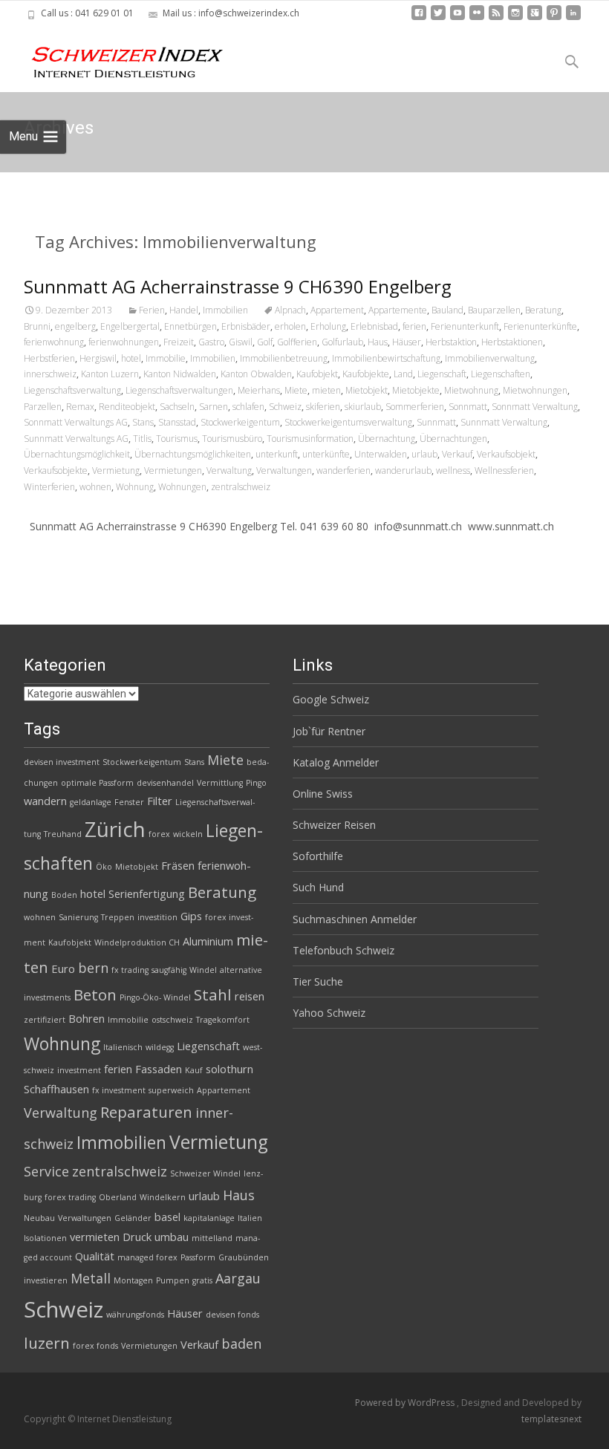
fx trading (130, 970)
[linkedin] (573, 18)
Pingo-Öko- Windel (155, 997)
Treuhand (63, 834)
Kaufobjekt (317, 374)
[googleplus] (534, 18)
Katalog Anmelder (336, 762)
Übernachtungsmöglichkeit (77, 454)
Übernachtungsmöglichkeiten (192, 454)
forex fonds (95, 1346)
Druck (137, 1236)
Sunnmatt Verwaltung (503, 422)
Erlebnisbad (374, 326)
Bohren (86, 1018)
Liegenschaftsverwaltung (72, 390)
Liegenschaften (500, 374)
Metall (91, 1278)
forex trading (70, 1197)
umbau (171, 1236)
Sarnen (213, 406)
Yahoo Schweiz (329, 1013)
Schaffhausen (56, 1088)
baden (241, 1343)
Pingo (256, 783)
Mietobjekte (416, 390)
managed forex (147, 1257)
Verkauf (457, 454)
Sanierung (78, 917)
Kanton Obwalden (256, 374)
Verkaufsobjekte (56, 470)
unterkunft (276, 454)
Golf (265, 342)
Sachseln (177, 406)
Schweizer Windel (205, 1173)
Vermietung (116, 470)
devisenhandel (165, 783)
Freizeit (178, 342)
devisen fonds (232, 1314)
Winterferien (49, 487)
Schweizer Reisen (334, 825)
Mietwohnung (471, 390)
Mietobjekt (366, 390)
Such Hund (318, 887)
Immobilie (166, 358)
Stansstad (177, 422)
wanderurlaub (403, 470)
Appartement (337, 310)
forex (159, 834)
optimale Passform (97, 783)
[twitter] (438, 18)
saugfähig (169, 970)
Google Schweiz (331, 699)
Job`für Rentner (329, 731)
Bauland (447, 310)
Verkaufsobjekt (506, 454)
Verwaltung (229, 470)
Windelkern (163, 1197)
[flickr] (476, 18)
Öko (104, 867)
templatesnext (551, 1419)
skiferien (323, 406)
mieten (326, 390)
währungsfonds (135, 1314)
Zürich (115, 829)
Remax (80, 406)
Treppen (117, 917)
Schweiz (285, 406)
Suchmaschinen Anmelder (355, 919)
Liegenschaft (441, 374)
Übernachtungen (453, 438)
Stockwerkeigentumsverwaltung (348, 422)
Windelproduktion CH (137, 942)
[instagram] (515, 18)
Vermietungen (173, 470)
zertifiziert (44, 1020)
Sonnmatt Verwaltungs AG (76, 422)
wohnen (95, 487)
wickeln (188, 834)
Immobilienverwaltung (490, 358)
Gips (191, 915)
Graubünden (243, 1257)
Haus (378, 342)
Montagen (133, 1280)
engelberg (75, 326)
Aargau (238, 1278)
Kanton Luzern (110, 374)
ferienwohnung (54, 342)
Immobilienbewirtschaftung (386, 358)
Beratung (543, 310)
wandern (45, 800)
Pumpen (172, 1280)
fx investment (119, 1090)
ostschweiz (172, 1020)
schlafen (248, 406)
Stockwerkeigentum (240, 422)
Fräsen (178, 865)
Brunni (37, 326)
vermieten (95, 1236)
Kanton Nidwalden (179, 374)
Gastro (211, 342)
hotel (131, 358)
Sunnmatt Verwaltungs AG (76, 438)
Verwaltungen (284, 470)
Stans (143, 422)
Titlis (142, 438)
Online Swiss (323, 794)
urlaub (424, 454)
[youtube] (457, 18)
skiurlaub (363, 406)
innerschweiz (50, 374)
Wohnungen (182, 487)
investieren (46, 1280)
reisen (249, 996)
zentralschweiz (240, 487)
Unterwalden (380, 454)
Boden (64, 895)
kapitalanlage (209, 1218)
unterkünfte (326, 454)
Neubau (39, 1218)
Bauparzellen (494, 310)
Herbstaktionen (512, 342)
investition (157, 917)
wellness (453, 470)
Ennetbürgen (190, 326)
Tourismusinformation (310, 438)
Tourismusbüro (232, 438)
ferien (414, 326)
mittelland (212, 1238)
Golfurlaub (342, 342)
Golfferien (297, 342)
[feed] (496, 18)
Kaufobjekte (365, 374)
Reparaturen (146, 1111)
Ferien (152, 310)
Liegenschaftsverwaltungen (179, 390)
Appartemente (397, 310)
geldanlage (90, 802)
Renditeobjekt (127, 406)
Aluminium (208, 941)
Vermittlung (220, 783)
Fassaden (158, 1068)
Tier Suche (318, 981)
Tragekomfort (223, 1020)
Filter (159, 800)
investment (79, 1070)
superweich (171, 1090)
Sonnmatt (468, 406)
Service (46, 1171)
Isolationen (45, 1238)
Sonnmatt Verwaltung (535, 406)
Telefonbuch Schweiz (343, 950)
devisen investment (62, 762)
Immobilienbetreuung (284, 358)
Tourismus (177, 438)
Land (403, 374)
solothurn (229, 1068)
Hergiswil (98, 358)
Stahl (213, 994)
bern (93, 968)
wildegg (160, 1047)
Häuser (406, 342)
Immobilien (225, 310)
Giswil (241, 342)
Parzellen (43, 406)
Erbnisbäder (245, 326)
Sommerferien (414, 406)
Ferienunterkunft (465, 326)
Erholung (328, 326)
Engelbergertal (130, 326)
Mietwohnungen (535, 390)
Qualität (94, 1255)
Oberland (118, 1197)
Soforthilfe (318, 856)
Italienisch (123, 1047)
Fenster (129, 802)
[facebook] (418, 18)
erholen (290, 326)
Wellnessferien (504, 470)
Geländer (133, 1218)
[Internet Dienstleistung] (116, 56)
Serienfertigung (146, 893)
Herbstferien (49, 358)
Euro (63, 968)
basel (167, 1216)
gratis (202, 1280)
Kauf (194, 1070)
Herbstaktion (451, 342)
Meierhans (259, 390)
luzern (47, 1342)
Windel (203, 970)
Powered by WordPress (406, 1402)
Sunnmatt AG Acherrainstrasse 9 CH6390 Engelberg (238, 286)
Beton (95, 994)
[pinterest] (554, 18)
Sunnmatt (436, 422)
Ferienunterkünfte (540, 326)
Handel (183, 310)
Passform (197, 1257)
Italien (250, 1218)
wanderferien (343, 470)
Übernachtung (386, 438)
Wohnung (135, 487)
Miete (295, 390)
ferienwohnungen (123, 342)
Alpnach (290, 310)
